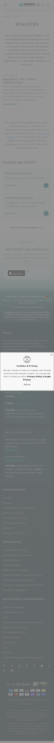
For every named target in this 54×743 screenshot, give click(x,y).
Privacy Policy (34, 376)
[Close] (51, 354)
